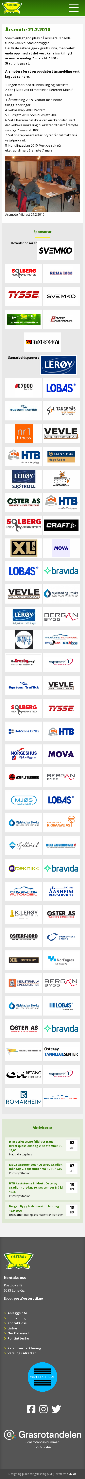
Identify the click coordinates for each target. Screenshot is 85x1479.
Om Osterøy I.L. (20, 1333)
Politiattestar (19, 1338)
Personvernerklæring (24, 1348)
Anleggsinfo (17, 1313)
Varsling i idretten (22, 1353)
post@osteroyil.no (28, 1298)
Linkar (13, 1328)
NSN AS (71, 1474)
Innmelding (17, 1318)
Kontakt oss (17, 1323)
